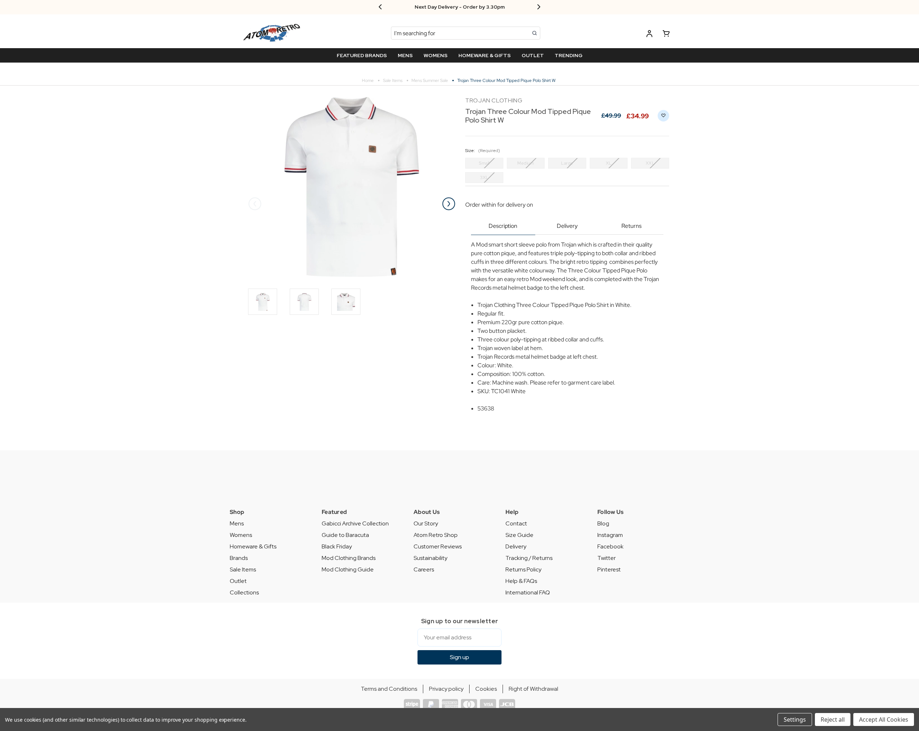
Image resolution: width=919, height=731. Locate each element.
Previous (255, 204)
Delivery (567, 226)
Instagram (610, 535)
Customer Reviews (438, 546)
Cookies (486, 689)
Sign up (459, 657)
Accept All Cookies (883, 719)
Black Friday (337, 546)
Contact (516, 523)
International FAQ (527, 592)
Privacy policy (446, 689)
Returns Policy (523, 569)
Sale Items (243, 569)
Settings (795, 719)
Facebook (610, 546)
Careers (424, 569)
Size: (482, 150)
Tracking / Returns (528, 558)
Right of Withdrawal (533, 689)
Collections (244, 592)
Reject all (833, 719)
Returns (631, 226)
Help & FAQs (521, 581)
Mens (237, 523)
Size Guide (519, 535)
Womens (241, 535)
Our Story (426, 523)
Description (503, 226)
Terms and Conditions (389, 689)
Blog (603, 523)
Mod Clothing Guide (348, 569)
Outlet (238, 581)
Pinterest (609, 569)
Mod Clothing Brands (348, 558)
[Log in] (649, 34)
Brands (239, 558)
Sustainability (430, 558)
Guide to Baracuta (345, 535)
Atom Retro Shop (436, 535)
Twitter (606, 558)
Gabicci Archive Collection (355, 523)
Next (449, 204)
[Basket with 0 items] (666, 34)
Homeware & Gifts (253, 546)
